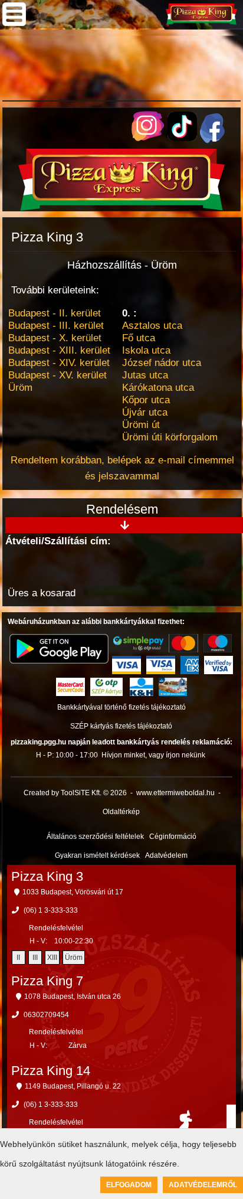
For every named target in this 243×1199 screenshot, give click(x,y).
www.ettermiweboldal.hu (175, 793)
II (18, 957)
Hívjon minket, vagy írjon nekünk (153, 755)
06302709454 (46, 1015)
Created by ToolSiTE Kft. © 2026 (75, 793)
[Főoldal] (121, 207)
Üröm (20, 387)
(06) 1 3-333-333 (51, 910)
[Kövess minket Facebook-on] (212, 140)
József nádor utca (161, 362)
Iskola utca (146, 350)
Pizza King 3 (47, 876)
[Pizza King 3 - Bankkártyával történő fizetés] (138, 643)
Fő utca (138, 338)
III (35, 957)
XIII (52, 957)
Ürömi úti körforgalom (170, 437)
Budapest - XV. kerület (57, 375)
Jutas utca (145, 375)
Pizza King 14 (50, 1070)
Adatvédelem (166, 855)
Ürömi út (141, 424)
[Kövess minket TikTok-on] (182, 137)
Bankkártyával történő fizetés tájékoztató (121, 707)
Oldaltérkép (121, 812)
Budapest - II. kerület (54, 313)
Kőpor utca (146, 400)
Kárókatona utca (158, 387)
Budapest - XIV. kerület (59, 362)
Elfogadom (129, 1185)
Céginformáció (172, 836)
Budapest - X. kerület (54, 338)
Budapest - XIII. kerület (59, 350)
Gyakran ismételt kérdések (97, 855)
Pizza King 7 (47, 980)
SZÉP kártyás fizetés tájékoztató (121, 726)
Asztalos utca (152, 325)
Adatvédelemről (203, 1185)
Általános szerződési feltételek (95, 836)
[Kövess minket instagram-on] (148, 137)
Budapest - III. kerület (56, 325)
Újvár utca (145, 412)
